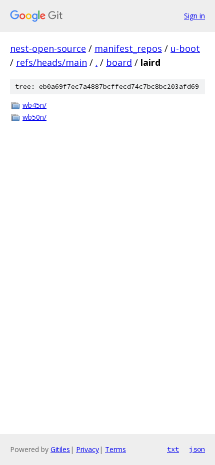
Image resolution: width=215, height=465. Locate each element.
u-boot (185, 48)
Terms (115, 449)
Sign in (194, 15)
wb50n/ (34, 117)
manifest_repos (128, 48)
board (119, 62)
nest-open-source (48, 48)
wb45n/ (34, 105)
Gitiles (60, 449)
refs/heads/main (51, 62)
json (197, 449)
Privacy (87, 449)
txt (173, 449)
